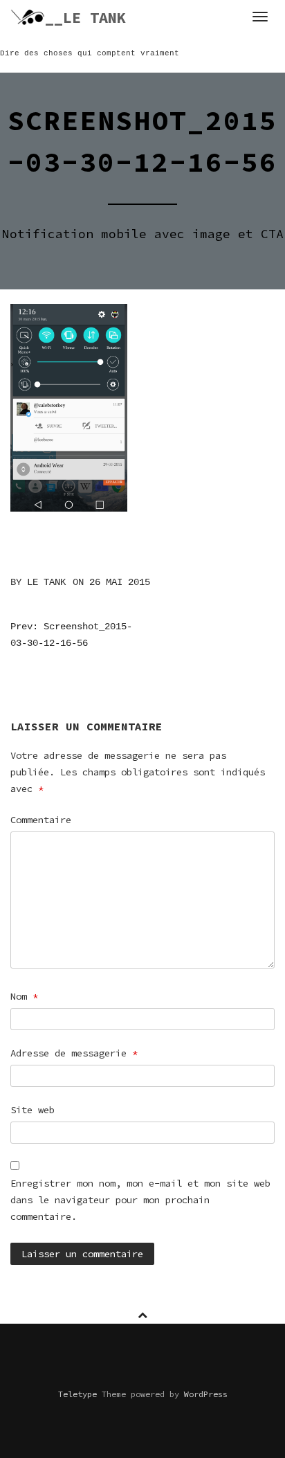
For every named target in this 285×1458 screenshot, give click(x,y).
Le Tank (46, 582)
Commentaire (40, 819)
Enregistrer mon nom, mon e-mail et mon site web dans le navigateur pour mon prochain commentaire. (140, 1200)
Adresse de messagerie (74, 1053)
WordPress (206, 1394)
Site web (32, 1110)
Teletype (77, 1394)
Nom (24, 996)
